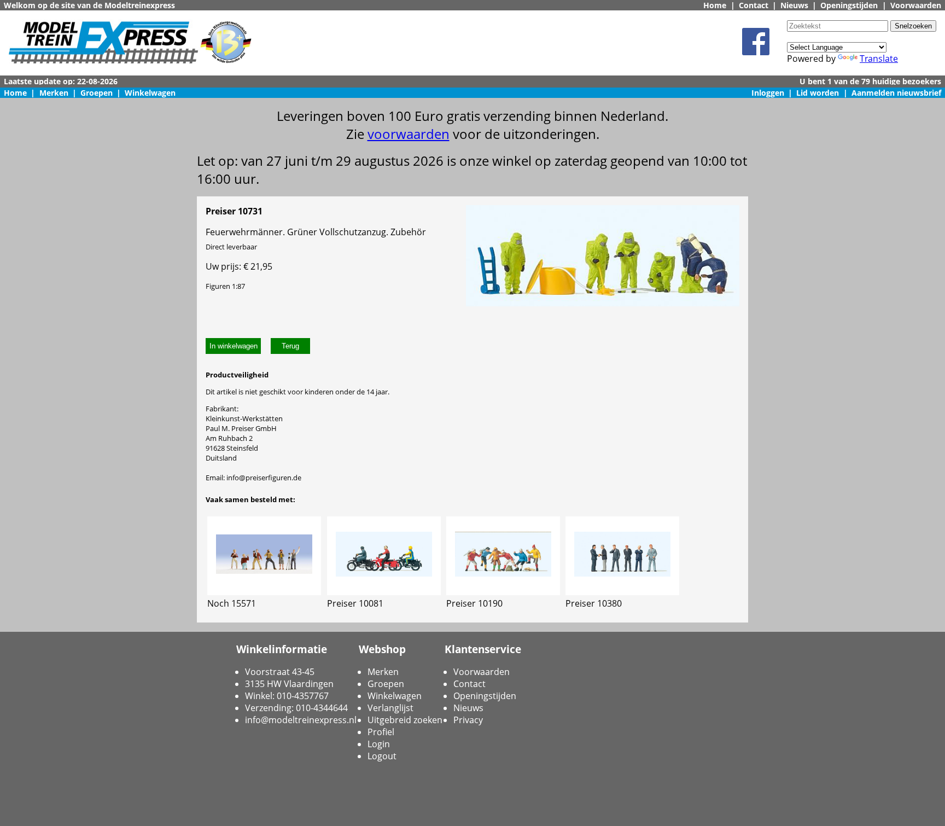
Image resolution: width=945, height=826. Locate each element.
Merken (53, 93)
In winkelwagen (233, 346)
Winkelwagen (150, 93)
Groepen (96, 93)
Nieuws (794, 5)
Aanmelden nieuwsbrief (896, 93)
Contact (753, 5)
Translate (879, 59)
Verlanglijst (390, 708)
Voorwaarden (915, 5)
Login (379, 744)
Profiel (381, 732)
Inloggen (767, 93)
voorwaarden (409, 134)
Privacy (468, 720)
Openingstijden (849, 5)
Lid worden (817, 93)
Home (714, 5)
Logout (382, 756)
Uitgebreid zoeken (405, 720)
